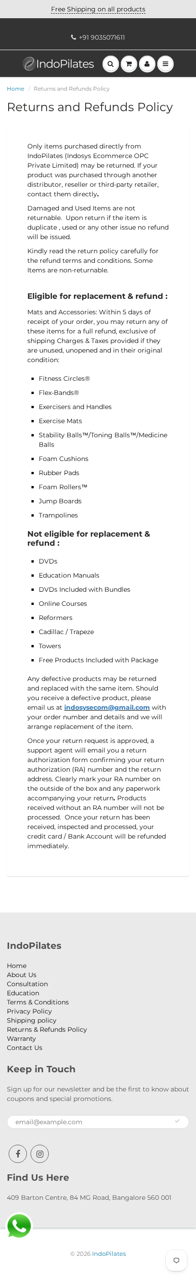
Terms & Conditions (38, 1002)
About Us (21, 975)
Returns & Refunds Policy (47, 1029)
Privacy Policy (29, 1011)
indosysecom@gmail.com (107, 707)
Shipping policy (32, 1020)
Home (15, 88)
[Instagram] (40, 1154)
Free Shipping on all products (98, 9)
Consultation (27, 984)
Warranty (21, 1038)
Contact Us (24, 1048)
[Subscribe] (177, 1121)
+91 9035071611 (102, 37)
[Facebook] (18, 1154)
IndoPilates (109, 1253)
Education (23, 993)
